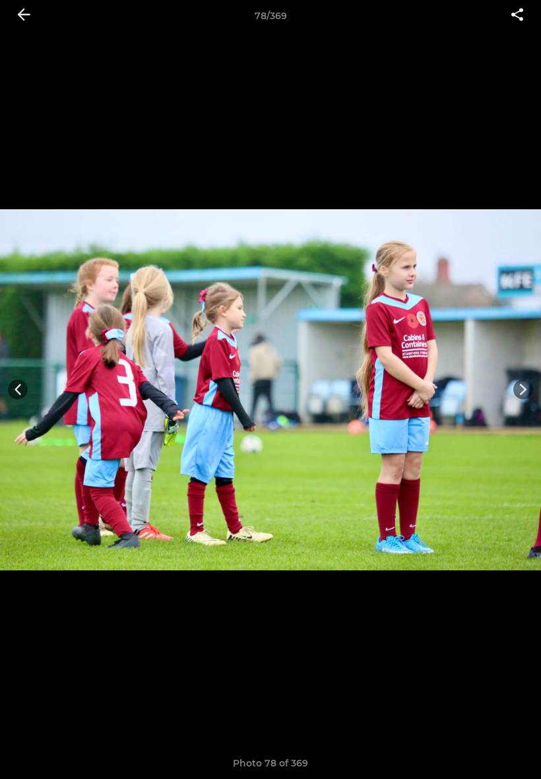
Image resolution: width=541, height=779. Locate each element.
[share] (517, 16)
